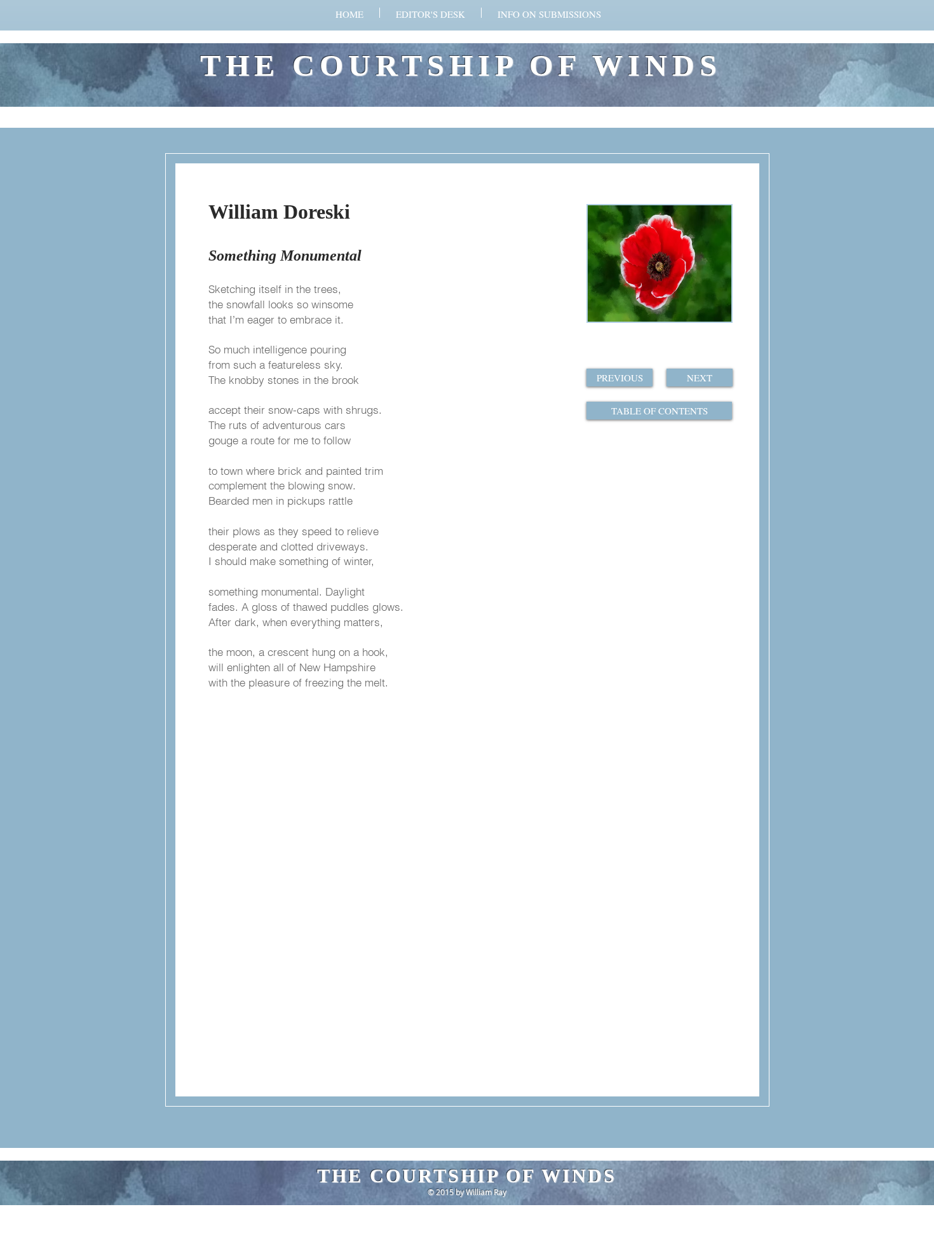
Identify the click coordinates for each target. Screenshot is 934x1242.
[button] (549, 13)
